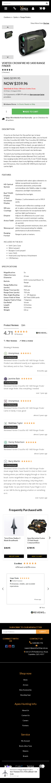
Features (6, 175)
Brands (25, 756)
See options (14, 556)
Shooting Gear (25, 695)
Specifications (9, 266)
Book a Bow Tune (25, 746)
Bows (25, 680)
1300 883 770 (37, 643)
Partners (25, 726)
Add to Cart (31, 111)
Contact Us (26, 715)
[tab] (25, 129)
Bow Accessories (25, 690)
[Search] (47, 3)
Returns (25, 751)
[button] (25, 71)
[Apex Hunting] (24, 8)
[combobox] (23, 3)
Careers (25, 721)
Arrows (25, 685)
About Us (25, 710)
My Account (25, 741)
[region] (25, 589)
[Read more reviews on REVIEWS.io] (38, 612)
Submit (42, 632)
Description (8, 129)
